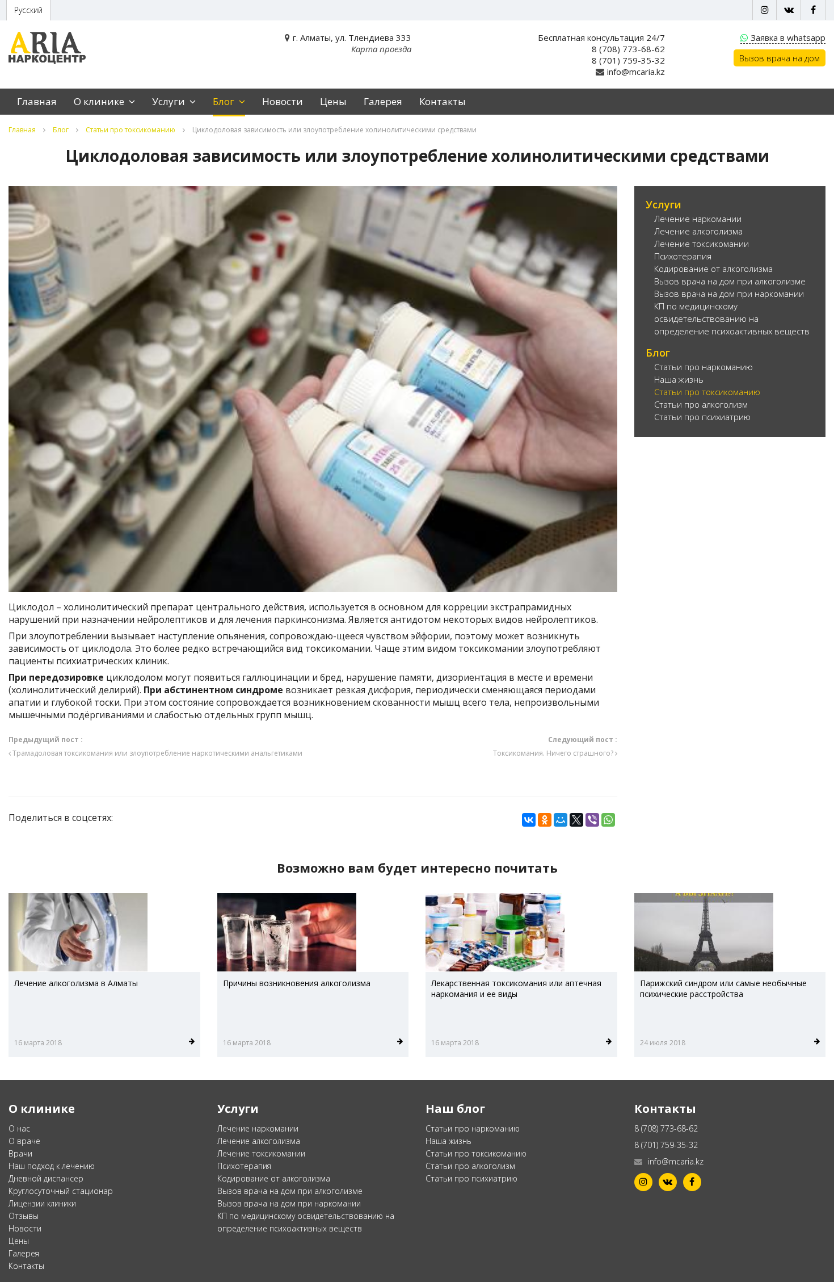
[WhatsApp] (608, 820)
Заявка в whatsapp (788, 37)
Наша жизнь (679, 379)
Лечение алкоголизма (698, 231)
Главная (37, 101)
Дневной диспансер (46, 1178)
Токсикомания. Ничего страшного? (555, 746)
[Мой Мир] (560, 820)
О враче (24, 1141)
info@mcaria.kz (636, 71)
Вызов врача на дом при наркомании (729, 293)
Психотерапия (682, 256)
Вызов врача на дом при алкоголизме (730, 281)
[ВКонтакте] (529, 820)
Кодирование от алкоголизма (713, 268)
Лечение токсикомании (701, 243)
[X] (576, 820)
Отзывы (24, 1215)
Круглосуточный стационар (61, 1190)
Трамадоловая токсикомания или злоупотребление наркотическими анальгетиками (155, 746)
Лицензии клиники (42, 1203)
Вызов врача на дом (779, 58)
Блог (225, 101)
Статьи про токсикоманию (130, 130)
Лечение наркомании (698, 218)
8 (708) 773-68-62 (628, 49)
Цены (333, 101)
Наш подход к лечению (52, 1165)
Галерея (383, 101)
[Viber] (592, 820)
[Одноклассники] (544, 820)
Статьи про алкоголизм (701, 404)
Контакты (442, 101)
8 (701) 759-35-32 (628, 60)
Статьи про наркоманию (703, 366)
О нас (19, 1128)
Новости (282, 101)
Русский (28, 10)
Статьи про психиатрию (702, 416)
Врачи (20, 1153)
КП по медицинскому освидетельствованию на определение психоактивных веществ (732, 318)
